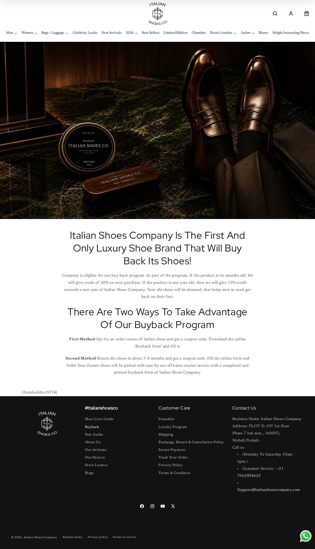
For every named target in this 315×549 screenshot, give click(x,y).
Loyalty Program (172, 427)
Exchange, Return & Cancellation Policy (191, 442)
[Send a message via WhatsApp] (306, 536)
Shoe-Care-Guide (99, 419)
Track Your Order (173, 457)
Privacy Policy (170, 465)
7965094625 (249, 476)
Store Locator (96, 465)
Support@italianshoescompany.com (268, 490)
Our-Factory (95, 457)
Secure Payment (171, 450)
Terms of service (124, 537)
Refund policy (73, 537)
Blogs (89, 473)
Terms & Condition (174, 473)
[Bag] (306, 13)
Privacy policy (98, 537)
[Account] (290, 13)
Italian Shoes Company (40, 537)
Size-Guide (94, 435)
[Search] (275, 13)
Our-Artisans (96, 450)
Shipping (165, 435)
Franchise (166, 419)
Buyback (92, 427)
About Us (93, 442)
